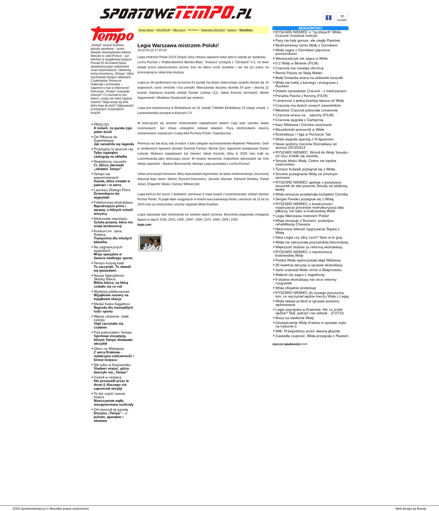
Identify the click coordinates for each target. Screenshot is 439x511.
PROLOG (113, 128)
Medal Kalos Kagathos (113, 307)
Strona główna (146, 30)
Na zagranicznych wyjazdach (113, 252)
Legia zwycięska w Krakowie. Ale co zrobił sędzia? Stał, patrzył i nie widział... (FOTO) (309, 311)
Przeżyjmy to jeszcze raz (113, 152)
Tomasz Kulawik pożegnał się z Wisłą (305, 169)
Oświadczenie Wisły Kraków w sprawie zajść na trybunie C (310, 324)
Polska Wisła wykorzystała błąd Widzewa (308, 260)
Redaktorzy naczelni (110, 165)
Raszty (421, 508)
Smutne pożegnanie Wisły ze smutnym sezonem (306, 175)
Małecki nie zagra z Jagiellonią (299, 275)
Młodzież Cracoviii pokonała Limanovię (306, 110)
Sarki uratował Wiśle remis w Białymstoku (308, 270)
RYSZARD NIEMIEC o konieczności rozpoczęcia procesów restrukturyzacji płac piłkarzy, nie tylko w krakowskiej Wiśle (309, 207)
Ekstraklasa (246, 30)
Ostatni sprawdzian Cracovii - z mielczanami (310, 91)
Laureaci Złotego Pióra (112, 193)
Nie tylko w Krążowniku (112, 368)
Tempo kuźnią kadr (112, 266)
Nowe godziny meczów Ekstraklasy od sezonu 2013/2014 (306, 146)
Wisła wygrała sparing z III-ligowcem (304, 139)
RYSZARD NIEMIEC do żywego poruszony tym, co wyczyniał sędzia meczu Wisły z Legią (312, 294)
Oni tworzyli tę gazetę (111, 415)
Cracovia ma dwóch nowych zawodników (308, 105)
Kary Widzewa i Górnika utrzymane (303, 125)
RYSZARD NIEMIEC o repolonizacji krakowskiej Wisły (303, 253)
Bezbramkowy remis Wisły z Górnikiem (306, 45)
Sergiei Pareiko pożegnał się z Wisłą (304, 199)
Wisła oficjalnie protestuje (295, 288)
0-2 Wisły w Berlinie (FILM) (297, 63)
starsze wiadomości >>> (289, 344)
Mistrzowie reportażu (113, 222)
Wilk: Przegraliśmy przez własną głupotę (307, 331)
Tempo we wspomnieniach (112, 179)
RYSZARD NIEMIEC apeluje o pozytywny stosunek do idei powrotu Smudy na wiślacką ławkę (311, 185)
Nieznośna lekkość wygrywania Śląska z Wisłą (307, 231)
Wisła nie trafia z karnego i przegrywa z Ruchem (306, 84)
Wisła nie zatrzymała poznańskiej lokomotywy (311, 242)
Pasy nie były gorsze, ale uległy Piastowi (307, 40)
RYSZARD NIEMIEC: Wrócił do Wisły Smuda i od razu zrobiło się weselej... (312, 154)
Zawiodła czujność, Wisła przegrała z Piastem (312, 336)
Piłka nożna (179, 30)
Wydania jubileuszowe (111, 295)
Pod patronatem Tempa (113, 337)
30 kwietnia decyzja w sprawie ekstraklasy (309, 265)
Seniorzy (232, 30)
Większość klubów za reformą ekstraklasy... (310, 247)
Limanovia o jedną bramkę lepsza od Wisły (309, 100)
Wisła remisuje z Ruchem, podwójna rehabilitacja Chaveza (304, 222)
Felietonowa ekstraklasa (113, 208)
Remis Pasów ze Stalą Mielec (299, 73)
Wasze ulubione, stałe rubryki (111, 321)
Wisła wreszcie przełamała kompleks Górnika (311, 194)
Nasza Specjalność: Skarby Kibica (111, 280)
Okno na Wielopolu (114, 354)
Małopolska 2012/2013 (213, 30)
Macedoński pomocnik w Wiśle (299, 129)
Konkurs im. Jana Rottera (113, 236)
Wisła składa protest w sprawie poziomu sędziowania (307, 303)
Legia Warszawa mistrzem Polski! (302, 216)
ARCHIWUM (163, 30)
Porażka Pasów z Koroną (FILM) (301, 96)
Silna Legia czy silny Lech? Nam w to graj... (310, 237)
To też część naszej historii (113, 398)
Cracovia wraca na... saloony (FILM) (304, 115)
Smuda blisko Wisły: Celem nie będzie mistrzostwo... (305, 162)
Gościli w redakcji (111, 382)
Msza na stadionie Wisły (294, 318)
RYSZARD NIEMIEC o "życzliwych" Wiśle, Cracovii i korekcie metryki (308, 34)
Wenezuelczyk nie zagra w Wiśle (301, 58)
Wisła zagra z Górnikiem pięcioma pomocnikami (302, 52)
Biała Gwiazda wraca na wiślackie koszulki (309, 78)
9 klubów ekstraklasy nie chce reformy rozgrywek (306, 281)
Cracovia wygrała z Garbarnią (299, 120)
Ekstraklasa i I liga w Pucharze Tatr (303, 134)
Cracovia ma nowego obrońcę (299, 68)
